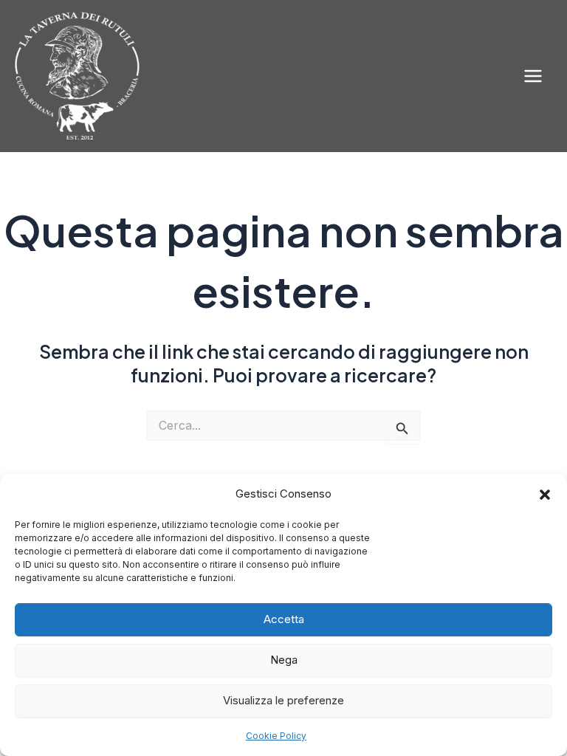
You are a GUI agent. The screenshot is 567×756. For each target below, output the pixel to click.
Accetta (284, 619)
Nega (284, 660)
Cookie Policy (276, 735)
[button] (544, 494)
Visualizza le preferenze (283, 700)
